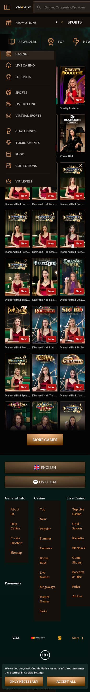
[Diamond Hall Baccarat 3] (72, 184)
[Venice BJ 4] (72, 136)
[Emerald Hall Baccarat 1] (72, 423)
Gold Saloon (77, 526)
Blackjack (78, 548)
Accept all (66, 681)
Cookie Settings (34, 672)
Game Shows (76, 560)
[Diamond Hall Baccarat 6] (72, 232)
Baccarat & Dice (78, 574)
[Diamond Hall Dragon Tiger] (72, 280)
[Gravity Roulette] (72, 88)
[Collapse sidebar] (7, 7)
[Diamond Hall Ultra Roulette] (72, 376)
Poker (76, 586)
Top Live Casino (78, 511)
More (75, 638)
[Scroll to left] (7, 41)
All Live (77, 596)
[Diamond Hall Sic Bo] (72, 328)
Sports (75, 22)
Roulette (78, 538)
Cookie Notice (40, 668)
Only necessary (24, 681)
